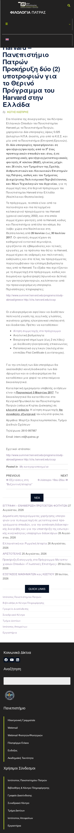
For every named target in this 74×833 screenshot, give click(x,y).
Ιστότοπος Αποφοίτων (15, 626)
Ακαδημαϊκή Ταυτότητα (20, 758)
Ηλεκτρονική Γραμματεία (21, 720)
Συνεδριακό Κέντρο (14, 614)
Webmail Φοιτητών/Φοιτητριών (25, 735)
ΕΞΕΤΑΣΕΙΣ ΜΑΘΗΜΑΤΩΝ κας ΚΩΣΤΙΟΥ (28, 574)
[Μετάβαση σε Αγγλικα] (37, 40)
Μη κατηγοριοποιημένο (34, 466)
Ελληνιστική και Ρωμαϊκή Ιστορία (25, 543)
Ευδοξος (12, 750)
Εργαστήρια (10, 632)
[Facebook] (6, 659)
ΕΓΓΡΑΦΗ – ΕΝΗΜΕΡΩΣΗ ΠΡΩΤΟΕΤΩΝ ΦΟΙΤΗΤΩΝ (35, 505)
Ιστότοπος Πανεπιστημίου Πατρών (22, 597)
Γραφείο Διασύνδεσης (16, 608)
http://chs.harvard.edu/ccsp (40, 299)
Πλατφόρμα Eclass (18, 742)
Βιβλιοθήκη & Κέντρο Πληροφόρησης (23, 603)
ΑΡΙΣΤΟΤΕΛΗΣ (12, 553)
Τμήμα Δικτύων (11, 620)
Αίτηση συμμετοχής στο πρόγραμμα (37, 331)
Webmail (13, 727)
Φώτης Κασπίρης (17, 112)
